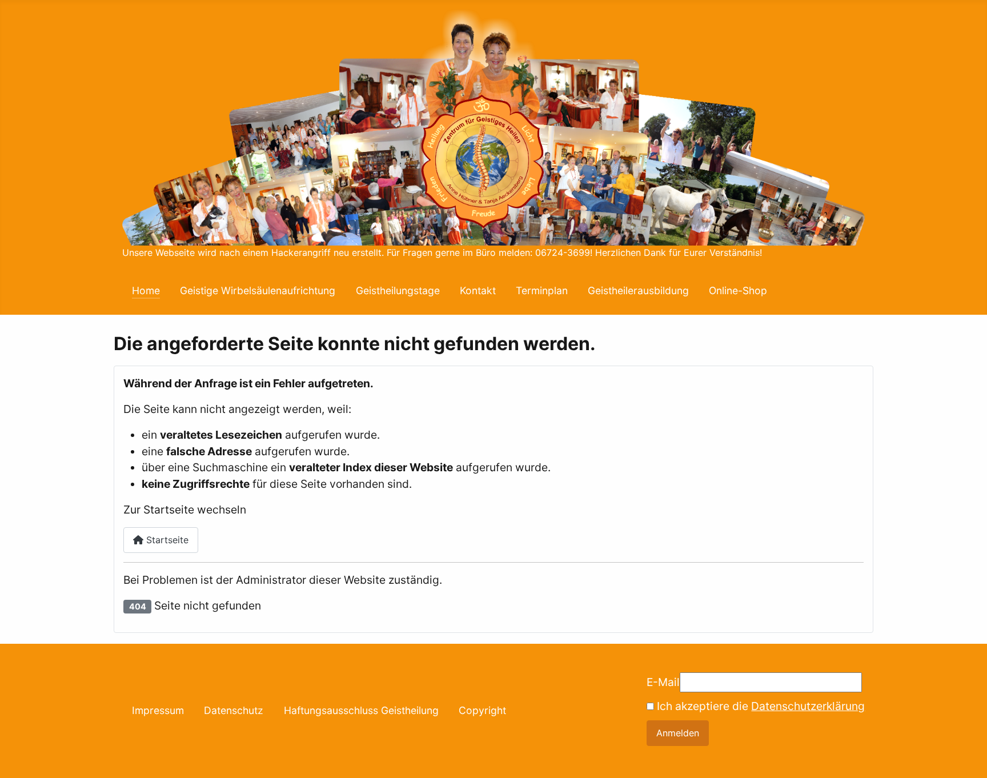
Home (146, 290)
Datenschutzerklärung (808, 706)
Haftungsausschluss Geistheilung (361, 710)
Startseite (165, 540)
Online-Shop (738, 290)
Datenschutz (233, 710)
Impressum (158, 710)
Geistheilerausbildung (638, 290)
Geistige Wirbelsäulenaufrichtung (257, 290)
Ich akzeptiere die (759, 706)
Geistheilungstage (398, 290)
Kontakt (478, 290)
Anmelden (677, 733)
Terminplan (542, 290)
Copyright (482, 710)
